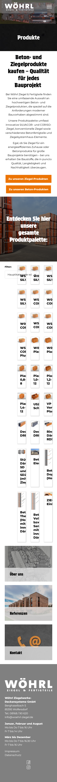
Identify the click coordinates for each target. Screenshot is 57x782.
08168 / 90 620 (19, 713)
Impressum (12, 751)
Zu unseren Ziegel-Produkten (28, 178)
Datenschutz (13, 755)
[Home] (25, 11)
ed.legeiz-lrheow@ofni (19, 717)
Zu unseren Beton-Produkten (28, 189)
